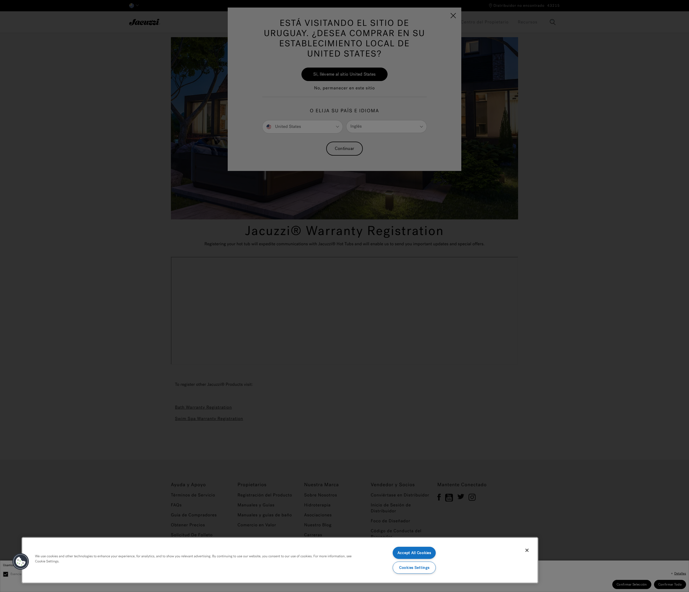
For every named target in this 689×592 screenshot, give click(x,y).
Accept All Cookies (414, 552)
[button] (20, 561)
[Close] (527, 550)
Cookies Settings (414, 567)
